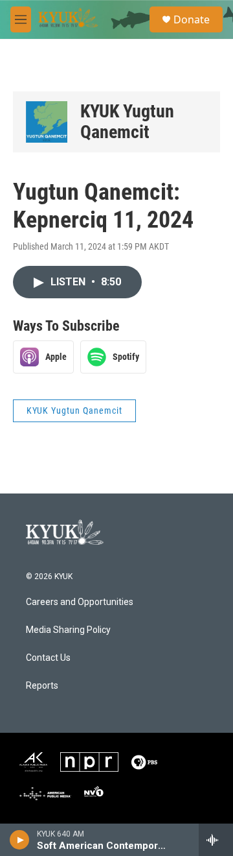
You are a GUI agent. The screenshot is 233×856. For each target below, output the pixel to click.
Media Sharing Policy (68, 630)
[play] (20, 839)
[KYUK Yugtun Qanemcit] (46, 122)
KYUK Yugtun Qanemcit (127, 122)
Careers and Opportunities (79, 602)
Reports (42, 686)
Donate (191, 19)
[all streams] (216, 840)
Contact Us (48, 658)
